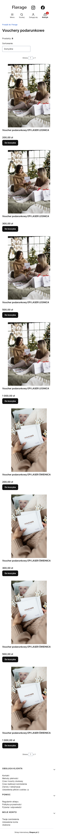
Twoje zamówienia (10, 819)
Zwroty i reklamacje (11, 787)
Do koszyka (10, 142)
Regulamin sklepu (10, 801)
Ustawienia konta (10, 822)
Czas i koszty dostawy (12, 781)
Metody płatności (10, 778)
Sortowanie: (7, 43)
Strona (25, 58)
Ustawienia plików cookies (14, 789)
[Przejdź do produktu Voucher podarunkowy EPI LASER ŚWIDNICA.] (29, 440)
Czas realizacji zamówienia (14, 784)
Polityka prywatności (11, 804)
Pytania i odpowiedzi (11, 807)
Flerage (9, 25)
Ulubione (6, 825)
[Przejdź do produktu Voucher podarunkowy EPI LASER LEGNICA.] (29, 95)
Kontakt (5, 775)
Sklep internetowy (25, 832)
